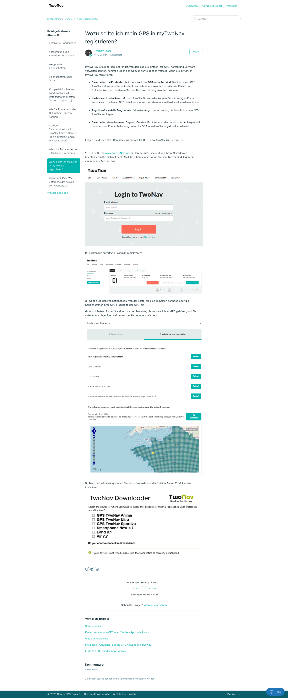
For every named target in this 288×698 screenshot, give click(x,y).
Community (192, 5)
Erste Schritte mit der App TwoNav (105, 651)
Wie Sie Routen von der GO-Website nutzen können (62, 113)
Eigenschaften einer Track (60, 78)
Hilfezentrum (54, 19)
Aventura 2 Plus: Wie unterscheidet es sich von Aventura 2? (61, 181)
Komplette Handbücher (62, 43)
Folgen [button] (196, 51)
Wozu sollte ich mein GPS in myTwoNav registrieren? (63, 165)
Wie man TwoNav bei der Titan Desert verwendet (63, 151)
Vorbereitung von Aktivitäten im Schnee (61, 53)
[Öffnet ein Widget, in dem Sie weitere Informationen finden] (275, 692)
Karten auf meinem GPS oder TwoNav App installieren (117, 632)
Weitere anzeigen (57, 192)
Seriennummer (94, 626)
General (69, 19)
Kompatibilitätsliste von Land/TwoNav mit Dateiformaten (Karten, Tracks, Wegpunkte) (62, 95)
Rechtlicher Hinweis (124, 694)
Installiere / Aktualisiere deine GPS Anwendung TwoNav (118, 644)
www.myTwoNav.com (117, 153)
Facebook (87, 569)
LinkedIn (97, 569)
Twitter (92, 569)
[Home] (56, 7)
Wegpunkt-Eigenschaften (57, 66)
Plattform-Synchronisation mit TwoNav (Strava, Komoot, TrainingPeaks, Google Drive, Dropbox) (63, 133)
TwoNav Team (102, 50)
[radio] (135, 588)
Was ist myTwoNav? (96, 638)
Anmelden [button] (231, 5)
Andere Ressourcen (87, 19)
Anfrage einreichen (212, 5)
